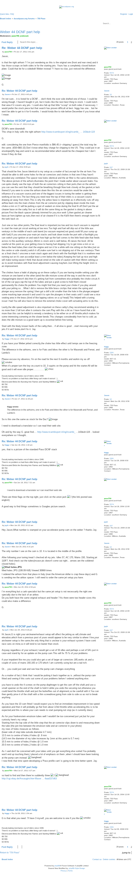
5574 (112, 73)
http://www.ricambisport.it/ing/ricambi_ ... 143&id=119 (68, 131)
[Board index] (66, 7)
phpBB (57, 866)
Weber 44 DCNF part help (20, 32)
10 (111, 94)
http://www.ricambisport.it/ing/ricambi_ (56, 432)
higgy (106, 347)
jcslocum (24, 36)
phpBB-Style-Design (77, 868)
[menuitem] (12, 14)
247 (111, 167)
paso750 (15, 36)
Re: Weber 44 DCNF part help (22, 48)
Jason (106, 91)
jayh (106, 163)
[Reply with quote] (99, 48)
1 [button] (127, 42)
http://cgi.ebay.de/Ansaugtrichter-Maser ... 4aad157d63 (29, 778)
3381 (112, 353)
